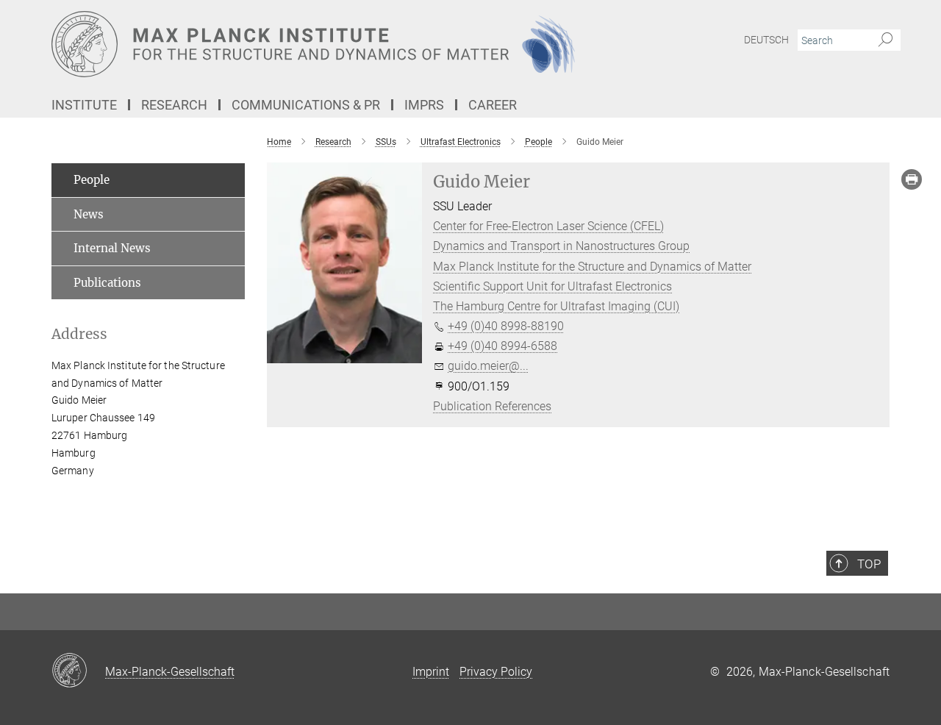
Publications (107, 283)
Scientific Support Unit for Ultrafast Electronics (552, 286)
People (92, 180)
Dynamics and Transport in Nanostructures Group (561, 246)
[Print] (912, 179)
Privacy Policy (495, 672)
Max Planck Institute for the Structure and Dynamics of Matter (592, 267)
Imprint (430, 672)
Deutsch (766, 40)
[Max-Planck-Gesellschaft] (78, 671)
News (89, 214)
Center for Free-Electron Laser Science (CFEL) (548, 226)
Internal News (112, 248)
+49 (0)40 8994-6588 (502, 346)
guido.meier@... (488, 366)
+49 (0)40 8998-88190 (506, 326)
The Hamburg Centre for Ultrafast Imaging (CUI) (556, 306)
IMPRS (424, 104)
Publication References (492, 406)
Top (869, 564)
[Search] (885, 40)
